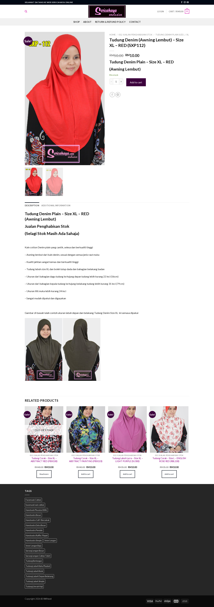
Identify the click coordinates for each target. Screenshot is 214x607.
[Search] (26, 11)
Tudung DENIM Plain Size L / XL (172, 34)
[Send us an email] (188, 2)
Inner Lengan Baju (33, 545)
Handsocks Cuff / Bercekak (38, 520)
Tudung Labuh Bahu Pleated (38, 566)
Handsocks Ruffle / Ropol (36, 535)
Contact (135, 22)
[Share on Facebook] (112, 94)
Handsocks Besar (33, 515)
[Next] (99, 98)
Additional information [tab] (55, 205)
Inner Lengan (50, 540)
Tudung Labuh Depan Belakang (39, 576)
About (87, 22)
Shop (76, 22)
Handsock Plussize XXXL (36, 510)
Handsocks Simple (34, 540)
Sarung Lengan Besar (35, 550)
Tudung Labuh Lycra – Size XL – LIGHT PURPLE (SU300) (127, 460)
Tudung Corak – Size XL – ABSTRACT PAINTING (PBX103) (85, 460)
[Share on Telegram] (117, 94)
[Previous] (30, 98)
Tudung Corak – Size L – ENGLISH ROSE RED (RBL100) (169, 460)
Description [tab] (32, 205)
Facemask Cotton (33, 500)
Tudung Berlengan (34, 561)
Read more (44, 474)
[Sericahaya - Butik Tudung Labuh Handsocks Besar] (107, 11)
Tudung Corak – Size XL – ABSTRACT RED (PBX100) (44, 460)
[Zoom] (29, 161)
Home (112, 34)
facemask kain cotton (35, 505)
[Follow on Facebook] (182, 2)
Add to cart (136, 82)
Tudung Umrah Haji (34, 586)
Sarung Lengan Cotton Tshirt (38, 556)
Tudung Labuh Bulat (34, 571)
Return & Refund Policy (110, 22)
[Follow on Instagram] (185, 2)
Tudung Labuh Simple (35, 581)
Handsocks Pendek (34, 530)
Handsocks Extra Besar (36, 525)
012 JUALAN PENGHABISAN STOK (135, 34)
